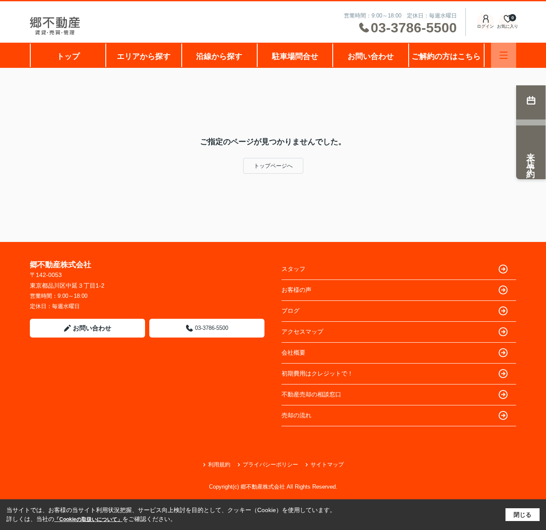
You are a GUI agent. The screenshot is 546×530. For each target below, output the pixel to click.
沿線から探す (219, 56)
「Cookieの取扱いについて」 (88, 519)
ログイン (485, 26)
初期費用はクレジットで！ (317, 373)
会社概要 (293, 352)
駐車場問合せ (295, 56)
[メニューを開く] (503, 55)
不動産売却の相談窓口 (311, 394)
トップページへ (273, 166)
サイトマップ (327, 464)
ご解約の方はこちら (446, 56)
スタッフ (293, 268)
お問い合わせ (371, 56)
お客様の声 (296, 289)
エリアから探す (144, 56)
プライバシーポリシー (270, 464)
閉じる (522, 514)
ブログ (290, 310)
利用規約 (219, 464)
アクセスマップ (302, 331)
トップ (68, 56)
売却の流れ (296, 415)
